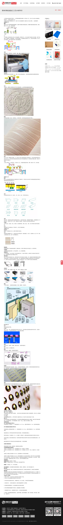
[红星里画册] (49, 35)
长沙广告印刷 (54, 69)
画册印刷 (4, 516)
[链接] (9, 3)
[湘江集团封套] (57, 46)
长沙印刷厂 (53, 67)
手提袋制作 (21, 516)
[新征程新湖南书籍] (57, 25)
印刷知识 (59, 10)
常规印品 (15, 516)
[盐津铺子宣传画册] (57, 56)
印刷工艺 (47, 66)
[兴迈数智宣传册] (49, 56)
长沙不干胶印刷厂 (52, 66)
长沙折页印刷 (54, 70)
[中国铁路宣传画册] (49, 25)
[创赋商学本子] (57, 35)
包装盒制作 (27, 516)
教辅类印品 (10, 516)
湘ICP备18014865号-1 (33, 521)
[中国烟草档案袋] (49, 46)
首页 (56, 10)
